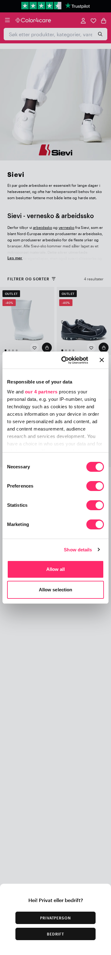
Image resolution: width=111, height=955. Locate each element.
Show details (78, 549)
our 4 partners (41, 391)
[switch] (95, 487)
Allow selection (55, 589)
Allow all (55, 569)
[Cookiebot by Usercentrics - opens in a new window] (65, 360)
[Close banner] (102, 360)
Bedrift (55, 934)
